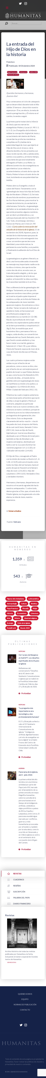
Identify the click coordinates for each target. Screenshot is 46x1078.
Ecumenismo (21, 613)
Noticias (22, 651)
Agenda (22, 768)
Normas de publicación (25, 1005)
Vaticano (17, 522)
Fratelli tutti (11, 628)
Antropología (12, 604)
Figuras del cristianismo (15, 599)
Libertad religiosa (30, 618)
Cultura (24, 604)
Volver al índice (14, 511)
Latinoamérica (33, 599)
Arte (8, 618)
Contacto (25, 1010)
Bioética (34, 604)
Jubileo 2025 (33, 72)
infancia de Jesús (13, 75)
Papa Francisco (12, 72)
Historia (10, 613)
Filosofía (25, 608)
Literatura (34, 613)
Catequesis (23, 72)
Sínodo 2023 (25, 628)
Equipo (24, 999)
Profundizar (26, 693)
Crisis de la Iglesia (23, 623)
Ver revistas (11, 962)
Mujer (35, 608)
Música (17, 618)
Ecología (10, 623)
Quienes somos (25, 994)
